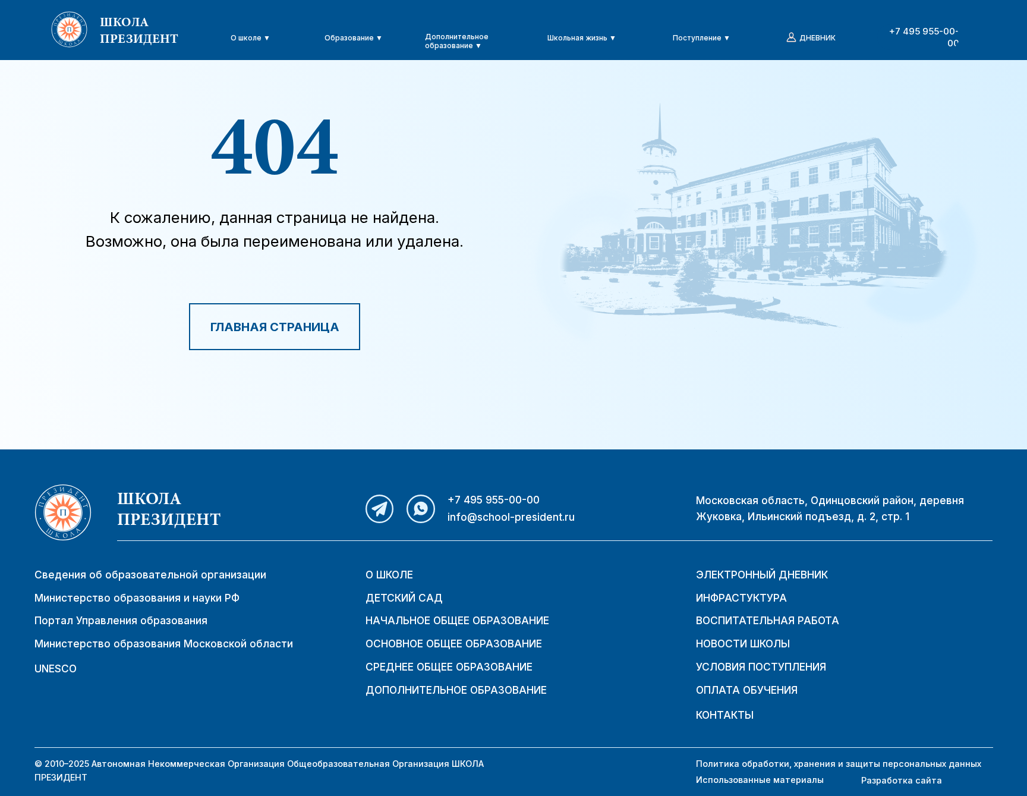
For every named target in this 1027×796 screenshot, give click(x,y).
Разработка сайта (901, 780)
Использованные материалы (760, 780)
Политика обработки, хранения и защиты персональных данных (838, 764)
